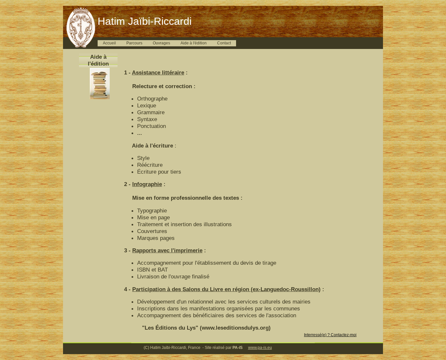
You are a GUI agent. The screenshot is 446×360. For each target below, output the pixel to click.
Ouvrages (161, 43)
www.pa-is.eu (260, 347)
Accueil (109, 43)
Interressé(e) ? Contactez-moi (330, 335)
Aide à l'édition (194, 43)
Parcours (134, 43)
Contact (224, 43)
